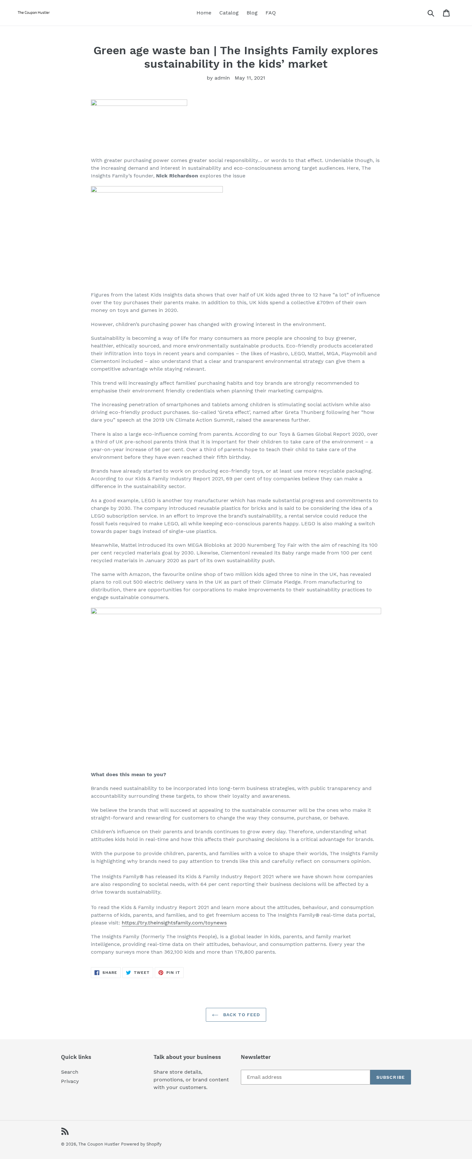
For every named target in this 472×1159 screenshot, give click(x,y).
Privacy (70, 1081)
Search (69, 1072)
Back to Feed (241, 1014)
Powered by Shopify (141, 1144)
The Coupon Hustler (98, 1144)
